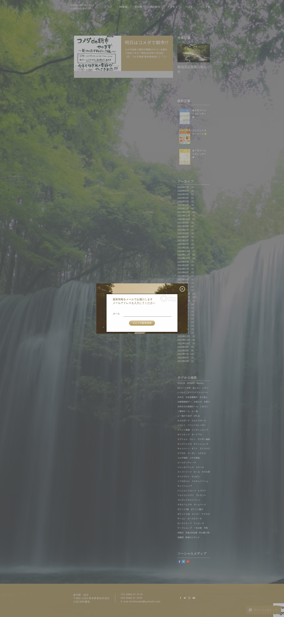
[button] (182, 288)
